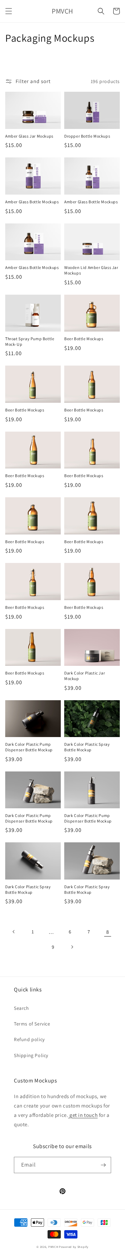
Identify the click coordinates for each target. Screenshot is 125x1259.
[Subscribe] (103, 1165)
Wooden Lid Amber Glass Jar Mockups (91, 270)
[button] (8, 11)
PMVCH (53, 1247)
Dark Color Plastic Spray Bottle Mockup (87, 747)
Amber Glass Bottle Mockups (32, 201)
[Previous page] (14, 931)
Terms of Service (32, 1024)
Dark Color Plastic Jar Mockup (84, 675)
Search (21, 1008)
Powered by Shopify (74, 1247)
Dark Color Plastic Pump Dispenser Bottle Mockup (29, 747)
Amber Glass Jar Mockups (29, 136)
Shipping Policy (31, 1055)
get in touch (83, 1115)
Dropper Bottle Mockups (87, 136)
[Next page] (72, 947)
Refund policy (29, 1039)
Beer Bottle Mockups (83, 338)
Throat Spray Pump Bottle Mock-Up (29, 341)
